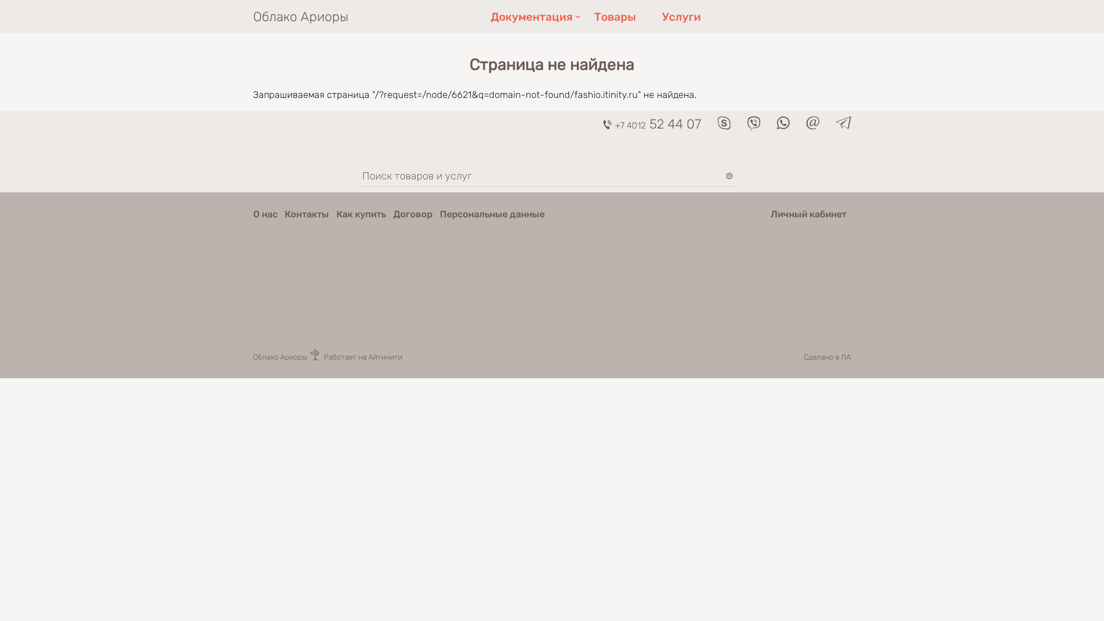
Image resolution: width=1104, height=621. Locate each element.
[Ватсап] (783, 126)
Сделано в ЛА (827, 357)
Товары (615, 16)
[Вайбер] (753, 127)
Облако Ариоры (300, 17)
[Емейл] (812, 126)
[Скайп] (724, 126)
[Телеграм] (843, 125)
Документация (532, 16)
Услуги (681, 16)
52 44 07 (658, 124)
